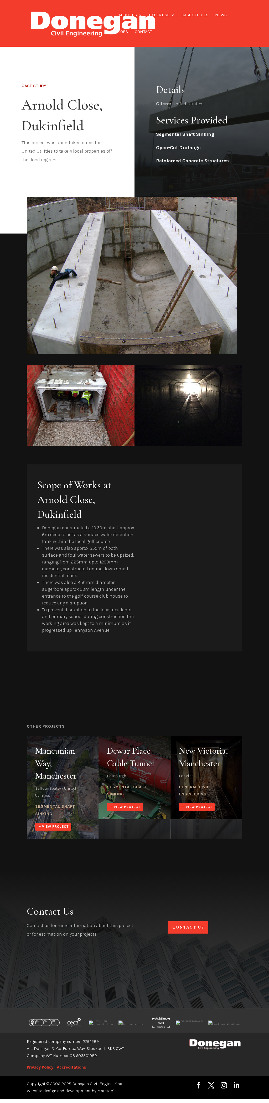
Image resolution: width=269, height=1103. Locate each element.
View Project (55, 826)
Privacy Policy (40, 1067)
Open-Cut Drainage (178, 148)
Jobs (123, 32)
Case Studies (195, 15)
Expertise (159, 15)
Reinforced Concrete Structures (192, 161)
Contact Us (188, 927)
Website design (41, 1090)
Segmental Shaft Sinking (185, 134)
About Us (127, 15)
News (221, 15)
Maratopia (107, 1090)
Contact (143, 32)
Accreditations (71, 1067)
